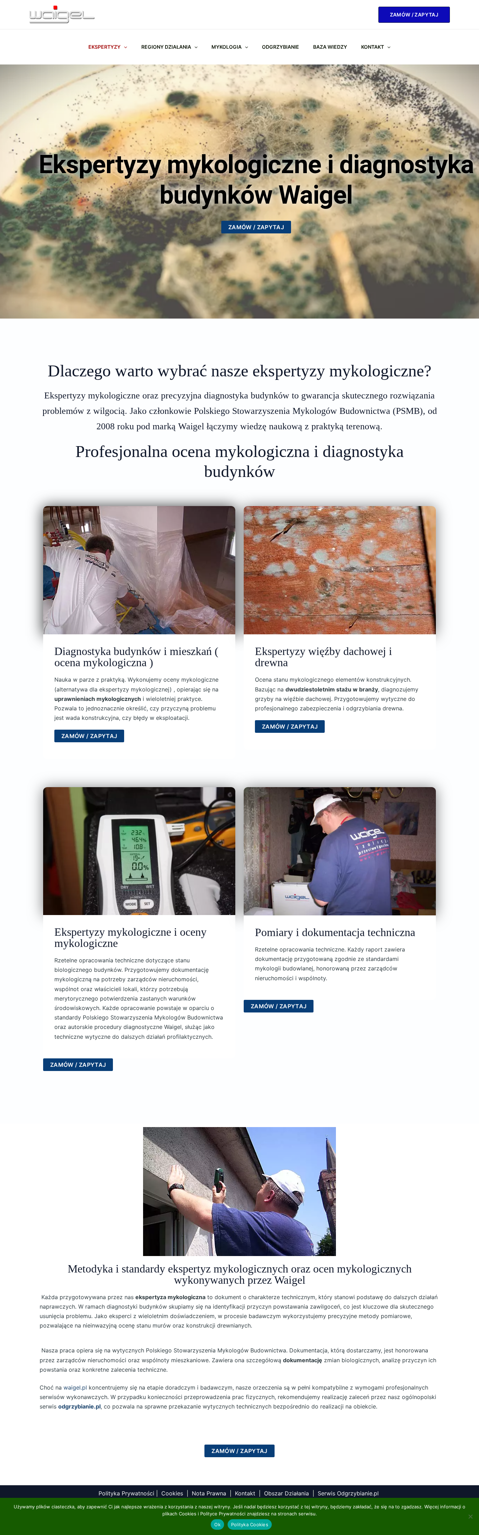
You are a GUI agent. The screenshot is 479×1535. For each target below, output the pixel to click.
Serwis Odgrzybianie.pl (349, 1493)
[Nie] (470, 1516)
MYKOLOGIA (226, 47)
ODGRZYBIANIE (280, 47)
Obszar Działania (286, 1493)
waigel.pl (75, 1387)
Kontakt (372, 47)
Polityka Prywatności (126, 1493)
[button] (414, 15)
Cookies (172, 1493)
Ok (217, 1524)
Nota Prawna (209, 1493)
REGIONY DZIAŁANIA (166, 47)
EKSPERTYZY (104, 47)
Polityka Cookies (249, 1524)
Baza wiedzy (330, 47)
